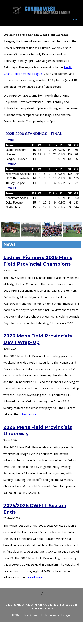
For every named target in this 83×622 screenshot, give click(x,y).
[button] (10, 229)
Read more (28, 414)
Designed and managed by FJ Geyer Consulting (41, 606)
